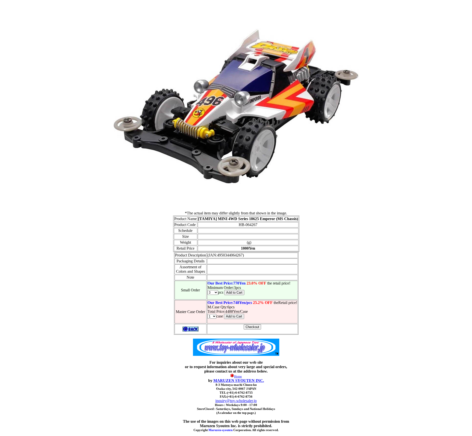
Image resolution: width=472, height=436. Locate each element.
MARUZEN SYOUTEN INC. (238, 380)
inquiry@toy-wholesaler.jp (236, 401)
